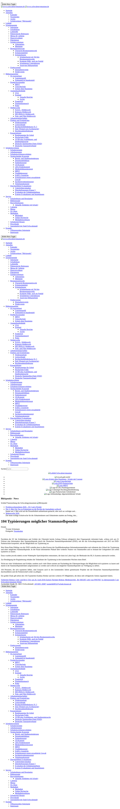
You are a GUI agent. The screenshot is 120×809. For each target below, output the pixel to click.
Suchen (3, 469)
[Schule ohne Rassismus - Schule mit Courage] (62, 479)
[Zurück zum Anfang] (2, 2)
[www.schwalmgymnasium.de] (25, 7)
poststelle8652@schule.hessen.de (59, 584)
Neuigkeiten (18, 531)
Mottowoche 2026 (12, 513)
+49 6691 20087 (40, 584)
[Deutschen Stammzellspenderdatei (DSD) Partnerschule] (62, 483)
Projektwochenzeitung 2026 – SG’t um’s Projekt (23, 507)
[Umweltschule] (62, 481)
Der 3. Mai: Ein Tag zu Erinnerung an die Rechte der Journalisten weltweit (33, 509)
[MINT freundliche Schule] (62, 486)
